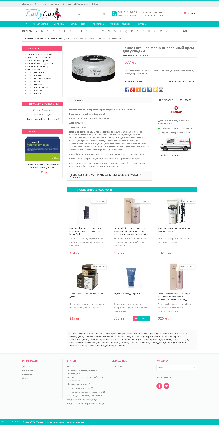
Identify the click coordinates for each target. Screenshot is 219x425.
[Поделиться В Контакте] (149, 89)
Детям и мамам (79, 23)
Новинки (32, 131)
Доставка (26, 4)
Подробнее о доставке (169, 155)
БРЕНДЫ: (27, 31)
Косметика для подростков (40, 63)
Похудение (142, 23)
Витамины (59, 23)
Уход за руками (34, 90)
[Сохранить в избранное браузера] (155, 89)
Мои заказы (82, 4)
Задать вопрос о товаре (182, 81)
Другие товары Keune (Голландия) (42, 119)
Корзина (190, 13)
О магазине (40, 4)
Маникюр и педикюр (120, 23)
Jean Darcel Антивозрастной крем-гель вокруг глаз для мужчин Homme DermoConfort (86, 231)
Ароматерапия (40, 23)
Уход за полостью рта (37, 87)
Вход (95, 4)
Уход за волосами (35, 72)
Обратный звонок (127, 15)
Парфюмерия (33, 69)
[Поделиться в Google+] (132, 89)
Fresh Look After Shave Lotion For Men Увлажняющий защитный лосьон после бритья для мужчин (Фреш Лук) (131, 231)
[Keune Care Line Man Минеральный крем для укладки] (93, 68)
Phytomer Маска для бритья (127, 293)
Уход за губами (34, 75)
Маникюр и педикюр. (77, 384)
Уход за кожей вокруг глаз (39, 78)
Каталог (29, 38)
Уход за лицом (34, 81)
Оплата (186, 100)
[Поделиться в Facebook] (127, 89)
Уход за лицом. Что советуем (81, 399)
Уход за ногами (34, 84)
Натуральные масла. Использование (84, 391)
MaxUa (80, 422)
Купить (144, 318)
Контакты (54, 4)
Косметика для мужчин (59, 38)
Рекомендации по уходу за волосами (84, 395)
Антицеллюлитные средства (41, 54)
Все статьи (72, 366)
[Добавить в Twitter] (144, 89)
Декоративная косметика (39, 57)
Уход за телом (34, 93)
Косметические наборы (38, 66)
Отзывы (67, 4)
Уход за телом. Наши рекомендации (84, 403)
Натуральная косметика (78, 388)
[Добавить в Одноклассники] (138, 89)
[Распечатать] (161, 89)
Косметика (98, 23)
